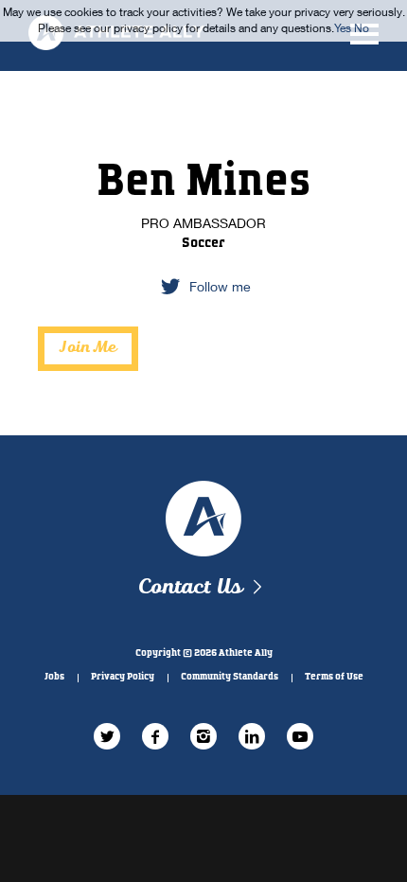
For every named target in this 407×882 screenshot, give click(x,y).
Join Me (87, 348)
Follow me (220, 286)
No (361, 28)
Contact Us (189, 587)
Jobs (54, 676)
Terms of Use (334, 676)
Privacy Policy (122, 676)
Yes (342, 28)
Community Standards (229, 676)
